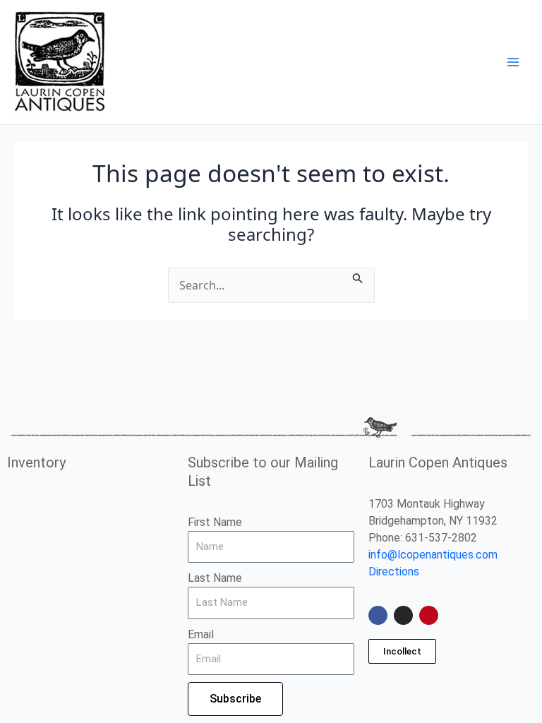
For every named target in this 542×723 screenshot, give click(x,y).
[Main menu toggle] (513, 62)
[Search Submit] (357, 276)
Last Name (215, 578)
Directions (393, 571)
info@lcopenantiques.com (433, 554)
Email (201, 634)
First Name (215, 522)
